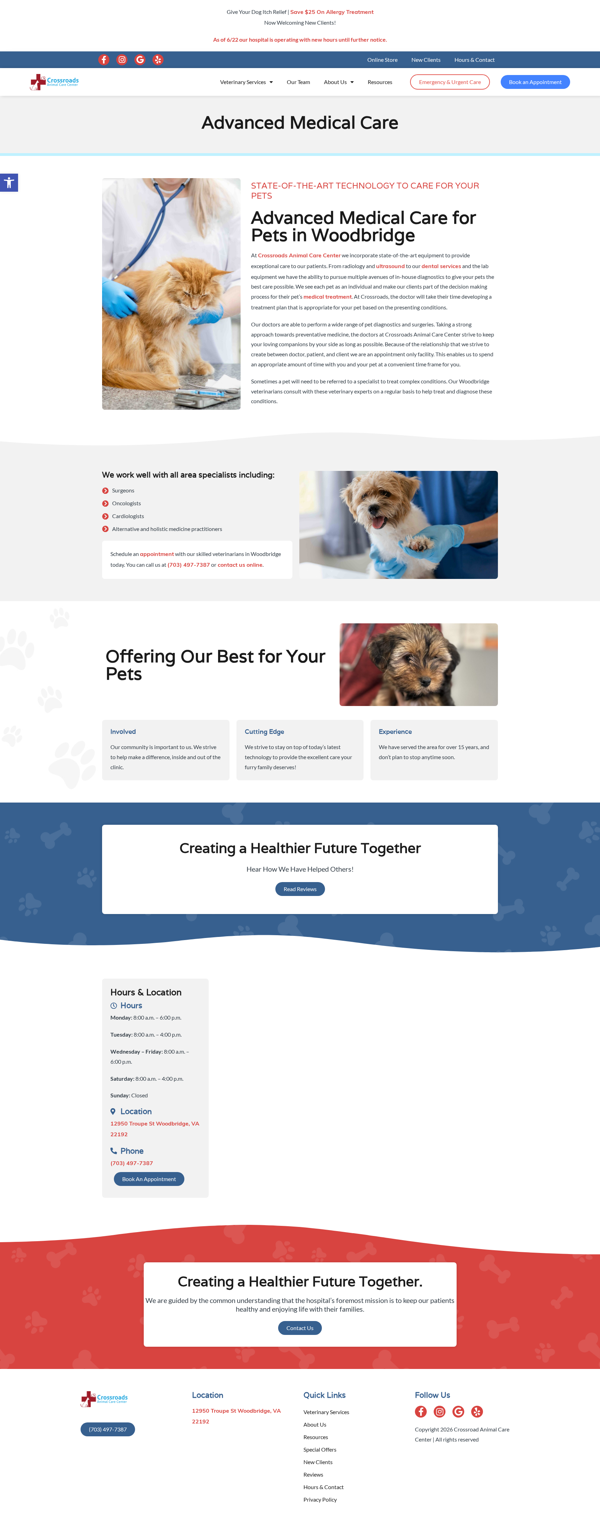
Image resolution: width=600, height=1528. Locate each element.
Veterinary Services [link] (243, 81)
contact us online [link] (239, 565)
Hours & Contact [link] (475, 59)
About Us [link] (335, 81)
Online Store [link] (382, 59)
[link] (9, 183)
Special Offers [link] (319, 1449)
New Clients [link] (426, 59)
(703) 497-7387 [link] (188, 565)
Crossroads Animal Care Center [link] (299, 256)
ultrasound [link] (390, 266)
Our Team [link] (298, 81)
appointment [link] (157, 554)
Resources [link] (380, 81)
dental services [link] (441, 266)
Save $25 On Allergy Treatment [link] (332, 12)
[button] (104, 60)
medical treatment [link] (327, 297)
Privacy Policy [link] (320, 1499)
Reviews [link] (313, 1474)
